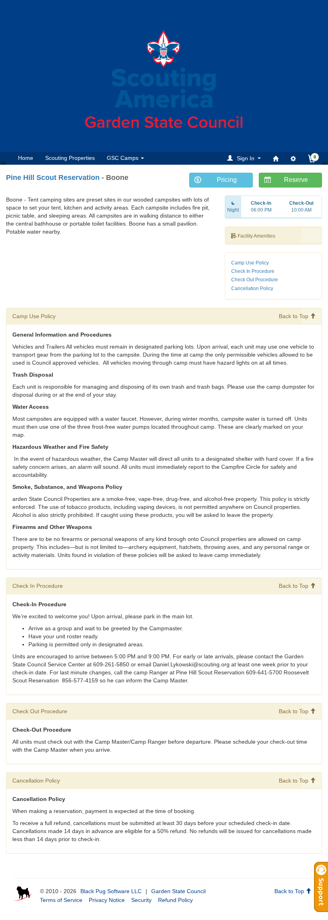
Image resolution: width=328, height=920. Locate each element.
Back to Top (294, 316)
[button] (245, 158)
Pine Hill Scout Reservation (53, 178)
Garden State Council (178, 891)
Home (25, 158)
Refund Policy (175, 900)
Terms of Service (61, 900)
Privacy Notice (107, 900)
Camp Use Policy (250, 263)
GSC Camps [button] (123, 158)
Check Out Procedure (254, 279)
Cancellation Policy (252, 288)
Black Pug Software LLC (111, 891)
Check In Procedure (252, 271)
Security (141, 900)
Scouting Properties (70, 158)
